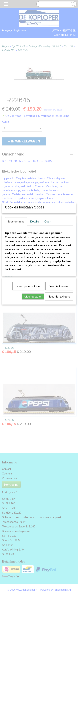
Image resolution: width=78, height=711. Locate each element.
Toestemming (16, 221)
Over (47, 221)
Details (34, 221)
